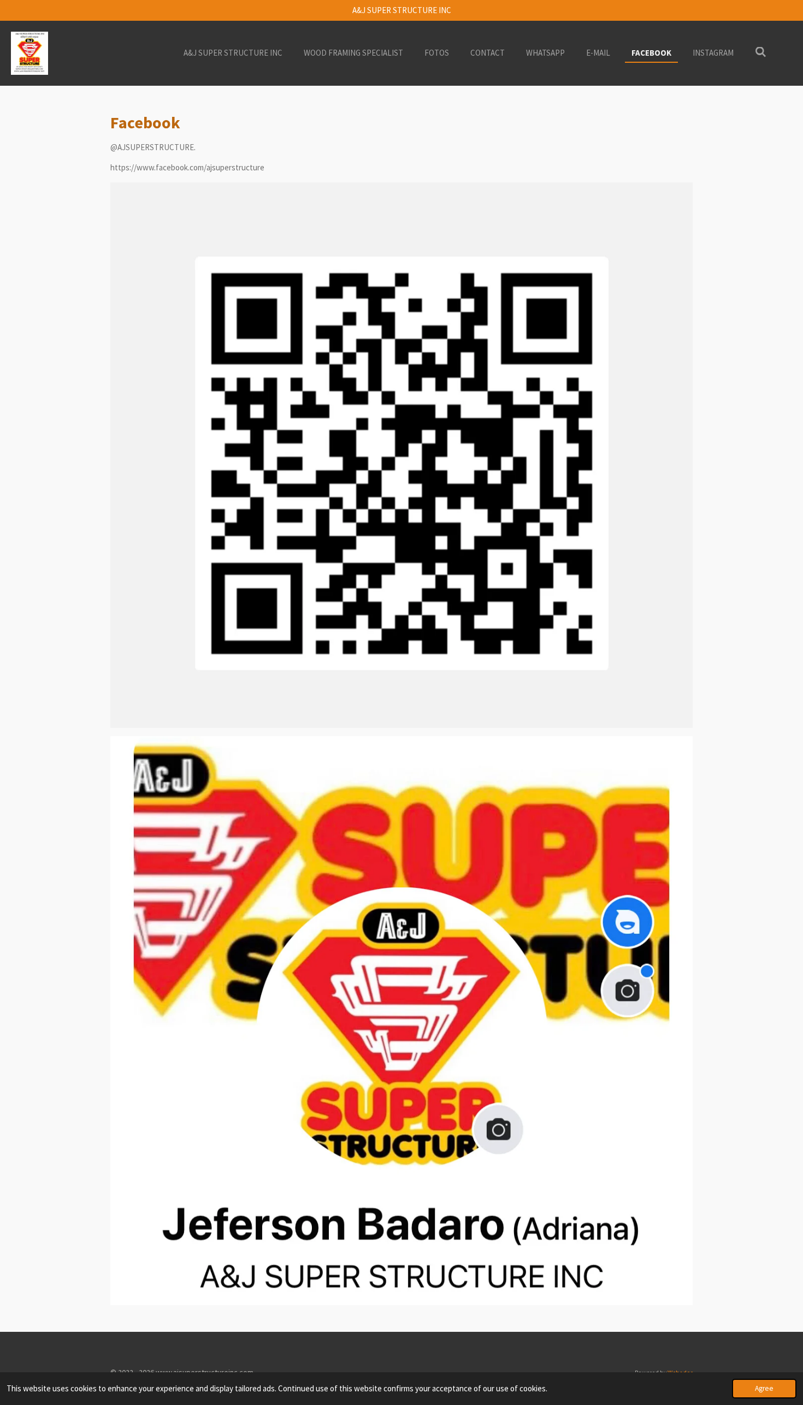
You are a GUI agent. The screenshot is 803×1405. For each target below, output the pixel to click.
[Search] (760, 52)
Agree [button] (764, 1388)
